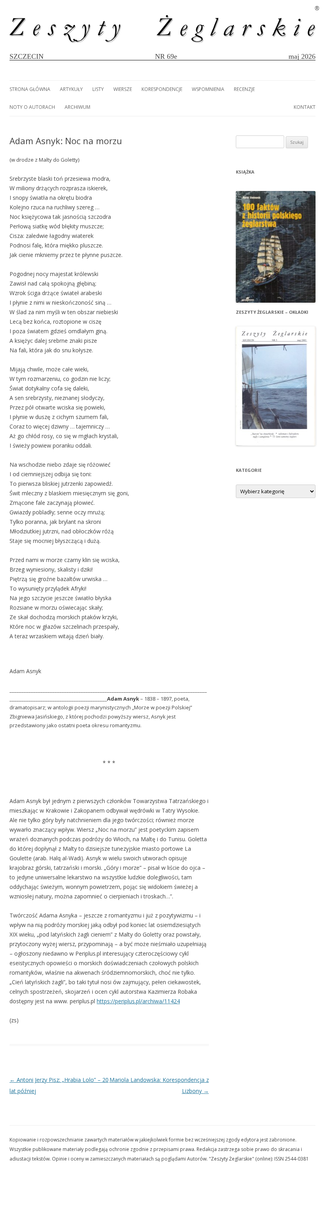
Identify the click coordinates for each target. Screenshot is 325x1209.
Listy (98, 89)
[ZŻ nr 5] (275, 443)
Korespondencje (161, 89)
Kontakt (304, 107)
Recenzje (244, 89)
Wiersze (122, 89)
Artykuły (71, 89)
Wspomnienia (208, 89)
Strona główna (30, 89)
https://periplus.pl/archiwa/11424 (138, 1001)
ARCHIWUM (77, 107)
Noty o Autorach (32, 107)
